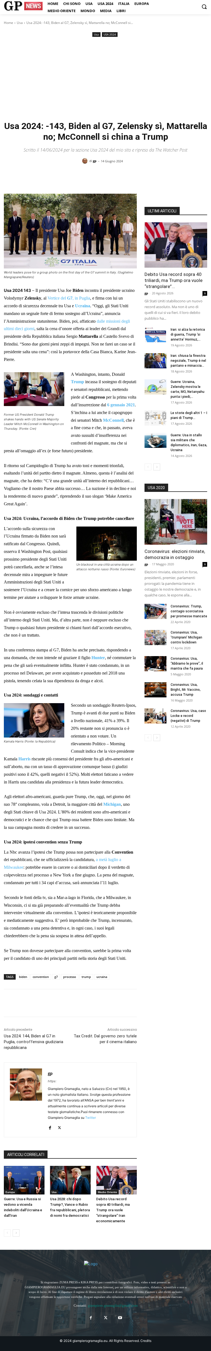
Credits (145, 1341)
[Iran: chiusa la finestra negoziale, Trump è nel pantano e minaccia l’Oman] (155, 360)
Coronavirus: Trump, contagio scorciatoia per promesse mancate (189, 611)
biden (23, 977)
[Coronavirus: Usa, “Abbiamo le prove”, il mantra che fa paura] (155, 663)
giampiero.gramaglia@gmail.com (113, 1305)
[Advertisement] (105, 79)
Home (8, 22)
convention (41, 977)
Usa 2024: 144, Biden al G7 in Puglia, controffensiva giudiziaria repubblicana (33, 1042)
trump (86, 977)
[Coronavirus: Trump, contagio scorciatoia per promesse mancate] (155, 611)
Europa (10, 1192)
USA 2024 (110, 34)
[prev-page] (7, 1233)
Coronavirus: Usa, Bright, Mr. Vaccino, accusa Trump (186, 690)
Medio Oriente (107, 1192)
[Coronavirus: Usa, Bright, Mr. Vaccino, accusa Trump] (155, 689)
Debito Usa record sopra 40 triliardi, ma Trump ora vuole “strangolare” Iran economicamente (113, 1210)
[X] (21, 1003)
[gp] (85, 161)
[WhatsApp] (47, 1003)
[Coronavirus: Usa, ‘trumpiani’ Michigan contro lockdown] (155, 637)
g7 (56, 977)
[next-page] (16, 1233)
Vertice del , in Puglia (69, 298)
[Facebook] (9, 1003)
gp (94, 161)
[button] (204, 6)
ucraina (101, 977)
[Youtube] (120, 1317)
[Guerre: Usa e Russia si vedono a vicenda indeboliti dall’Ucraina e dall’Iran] (24, 1180)
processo (69, 977)
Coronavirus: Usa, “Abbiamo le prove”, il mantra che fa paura (187, 663)
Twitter (90, 1118)
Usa (20, 22)
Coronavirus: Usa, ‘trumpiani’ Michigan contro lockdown (186, 637)
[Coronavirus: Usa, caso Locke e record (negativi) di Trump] (155, 716)
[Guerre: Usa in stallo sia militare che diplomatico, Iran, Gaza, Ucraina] (155, 440)
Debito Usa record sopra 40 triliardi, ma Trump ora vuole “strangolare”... (173, 280)
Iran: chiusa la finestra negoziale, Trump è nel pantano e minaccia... (188, 361)
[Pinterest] (34, 1003)
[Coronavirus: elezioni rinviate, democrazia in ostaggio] (176, 521)
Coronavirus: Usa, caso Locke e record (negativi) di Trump (188, 716)
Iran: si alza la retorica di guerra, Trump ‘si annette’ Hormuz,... (188, 334)
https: (52, 1081)
